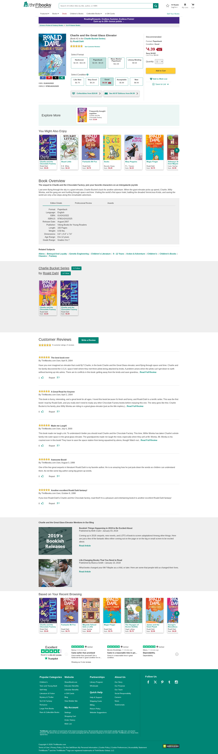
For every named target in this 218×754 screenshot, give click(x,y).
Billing (92, 705)
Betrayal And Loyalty (57, 254)
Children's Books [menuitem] (76, 14)
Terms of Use (44, 747)
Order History (69, 720)
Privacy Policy (56, 747)
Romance (43, 705)
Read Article (85, 546)
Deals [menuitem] (64, 14)
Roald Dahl (78, 41)
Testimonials (120, 705)
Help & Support (96, 697)
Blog (66, 697)
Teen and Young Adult (48, 686)
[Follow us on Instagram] (176, 682)
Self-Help (43, 690)
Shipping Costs (96, 701)
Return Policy (95, 709)
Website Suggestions (98, 712)
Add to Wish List (160, 79)
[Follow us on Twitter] (155, 682)
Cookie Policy (104, 747)
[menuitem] (175, 5)
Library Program (96, 682)
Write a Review (88, 340)
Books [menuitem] (54, 14)
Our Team (119, 690)
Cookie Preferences (119, 747)
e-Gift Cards (69, 693)
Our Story (118, 682)
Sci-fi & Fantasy (46, 701)
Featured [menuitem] (44, 14)
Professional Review (83, 203)
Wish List (68, 724)
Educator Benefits (71, 686)
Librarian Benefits (71, 690)
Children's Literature (101, 254)
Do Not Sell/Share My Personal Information (80, 747)
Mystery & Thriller (47, 697)
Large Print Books (47, 709)
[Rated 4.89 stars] (76, 46)
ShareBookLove (70, 682)
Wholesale (94, 686)
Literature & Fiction (47, 693)
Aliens (42, 254)
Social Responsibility (123, 693)
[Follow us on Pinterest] (162, 682)
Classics (43, 256)
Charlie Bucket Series (94, 39)
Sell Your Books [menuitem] (173, 14)
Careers (118, 697)
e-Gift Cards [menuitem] (110, 14)
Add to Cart (161, 71)
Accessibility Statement (137, 747)
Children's (152, 254)
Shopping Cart (70, 716)
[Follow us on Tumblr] (169, 682)
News (117, 701)
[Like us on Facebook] (148, 682)
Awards (110, 203)
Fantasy (53, 256)
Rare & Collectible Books (49, 712)
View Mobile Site (71, 701)
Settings (67, 712)
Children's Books (168, 254)
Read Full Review (148, 372)
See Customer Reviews (92, 46)
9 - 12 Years (118, 254)
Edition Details (56, 203)
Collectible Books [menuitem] (93, 14)
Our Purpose (120, 686)
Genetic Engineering (79, 254)
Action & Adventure (135, 254)
